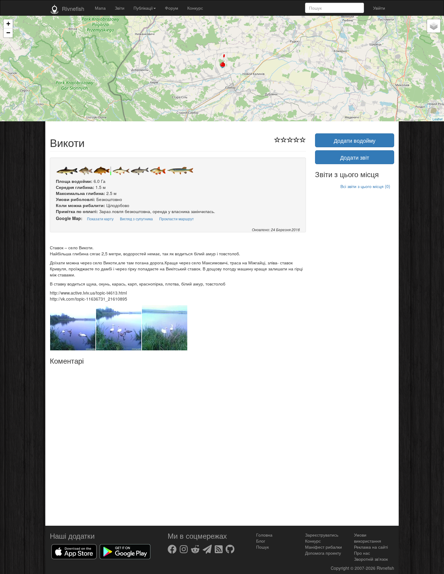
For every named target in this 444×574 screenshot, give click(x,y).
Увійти (379, 8)
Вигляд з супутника (136, 218)
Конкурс (195, 8)
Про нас (362, 553)
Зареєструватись (321, 535)
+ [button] (8, 23)
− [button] (8, 33)
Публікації (143, 8)
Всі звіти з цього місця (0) (365, 186)
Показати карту (100, 218)
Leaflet (437, 118)
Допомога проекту (323, 553)
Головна (264, 535)
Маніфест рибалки (323, 547)
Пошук (262, 547)
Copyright (340, 568)
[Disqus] (178, 443)
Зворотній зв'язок (371, 559)
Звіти (119, 8)
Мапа (100, 8)
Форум (171, 8)
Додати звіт (354, 157)
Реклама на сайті (371, 547)
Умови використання (367, 538)
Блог (260, 541)
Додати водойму (354, 140)
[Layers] (433, 26)
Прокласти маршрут (176, 218)
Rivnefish (385, 568)
